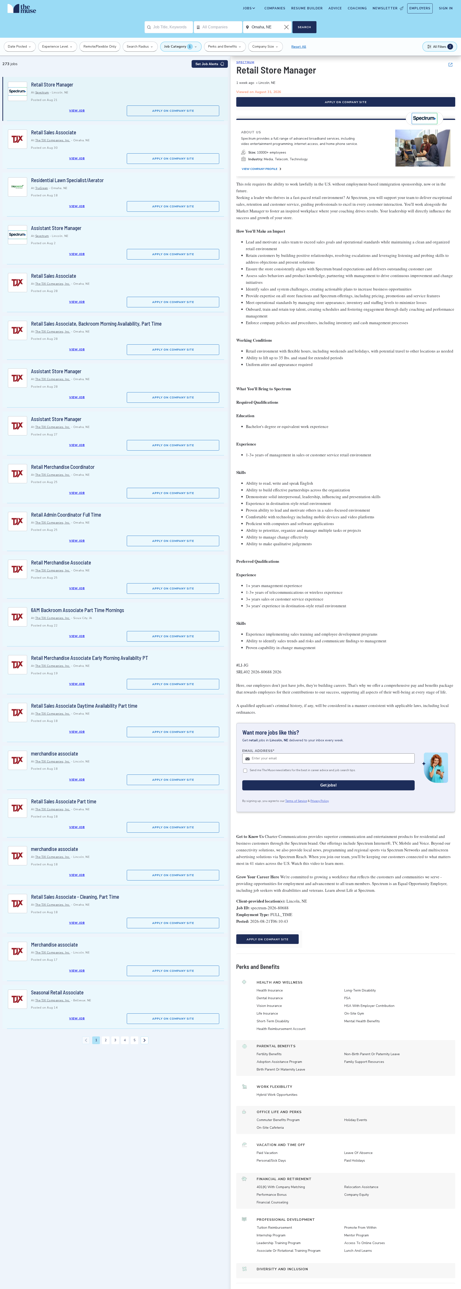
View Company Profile (259, 169)
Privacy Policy (319, 801)
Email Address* (258, 751)
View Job (77, 110)
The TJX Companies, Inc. (52, 140)
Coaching (357, 8)
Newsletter (385, 8)
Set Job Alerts (206, 64)
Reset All (298, 46)
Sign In (446, 8)
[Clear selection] (287, 27)
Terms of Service (296, 801)
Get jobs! (328, 785)
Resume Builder (307, 8)
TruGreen (41, 188)
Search (304, 27)
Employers (420, 8)
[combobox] (173, 27)
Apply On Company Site (173, 111)
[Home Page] (22, 9)
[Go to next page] (144, 1040)
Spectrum (42, 92)
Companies (274, 8)
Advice (335, 8)
